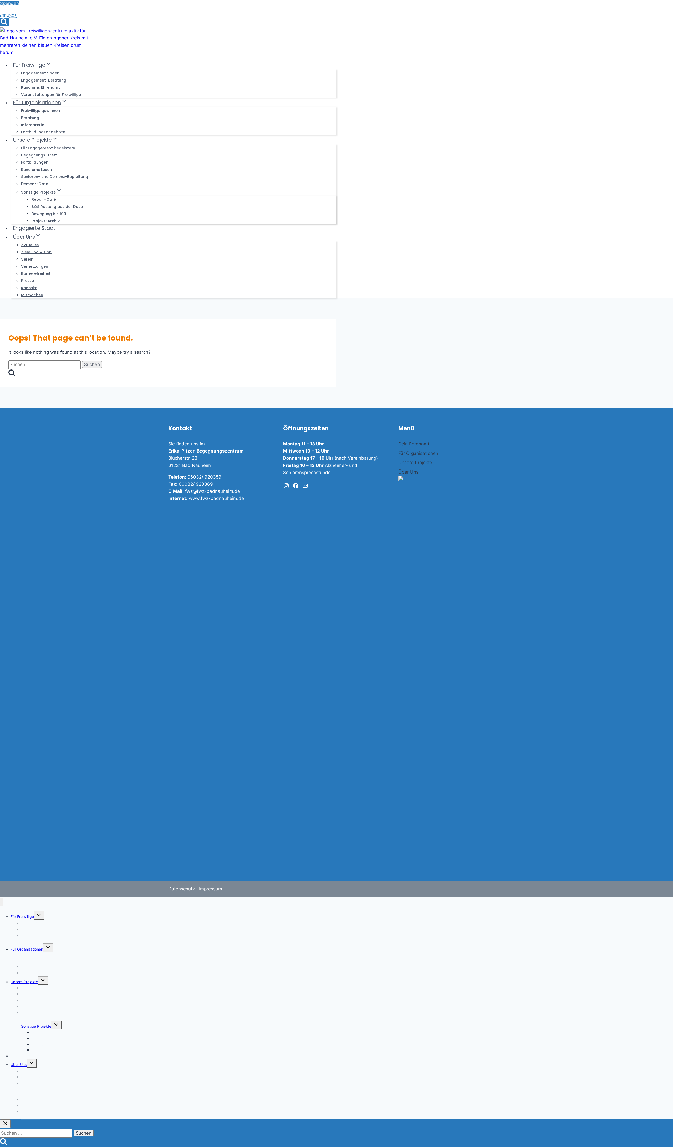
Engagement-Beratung (43, 80)
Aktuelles (30, 244)
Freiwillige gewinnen (40, 110)
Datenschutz (181, 888)
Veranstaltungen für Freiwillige (51, 94)
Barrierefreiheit (36, 273)
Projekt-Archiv (46, 220)
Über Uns (19, 1064)
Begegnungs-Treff (39, 155)
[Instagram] (12, 16)
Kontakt (29, 287)
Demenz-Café (34, 183)
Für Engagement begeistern (48, 148)
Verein (27, 259)
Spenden (9, 3)
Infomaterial (33, 124)
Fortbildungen (34, 162)
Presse (27, 280)
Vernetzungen (34, 266)
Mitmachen (32, 294)
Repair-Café (44, 199)
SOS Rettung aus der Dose (57, 206)
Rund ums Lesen (36, 169)
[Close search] (5, 1123)
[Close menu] (1, 902)
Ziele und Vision (36, 252)
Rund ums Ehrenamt (40, 87)
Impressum (210, 888)
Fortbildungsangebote (43, 132)
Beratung (30, 117)
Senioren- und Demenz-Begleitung (54, 176)
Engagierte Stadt (34, 228)
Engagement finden (40, 73)
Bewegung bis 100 (49, 213)
